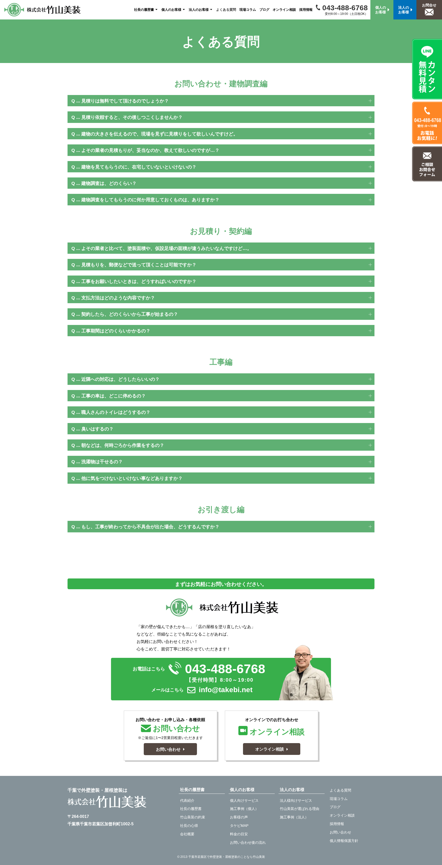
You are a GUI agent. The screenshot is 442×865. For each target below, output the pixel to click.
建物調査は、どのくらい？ (109, 183)
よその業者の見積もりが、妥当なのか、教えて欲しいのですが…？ (150, 150)
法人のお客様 (199, 10)
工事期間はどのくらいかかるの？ (115, 330)
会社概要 (187, 834)
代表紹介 (187, 800)
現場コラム (247, 10)
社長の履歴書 (144, 10)
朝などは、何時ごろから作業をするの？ (122, 445)
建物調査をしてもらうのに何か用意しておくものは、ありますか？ (150, 199)
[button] (221, 100)
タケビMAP (239, 826)
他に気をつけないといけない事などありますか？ (132, 478)
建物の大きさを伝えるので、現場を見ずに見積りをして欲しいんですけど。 (159, 133)
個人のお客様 (171, 10)
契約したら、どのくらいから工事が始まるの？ (129, 314)
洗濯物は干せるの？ (102, 461)
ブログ (264, 10)
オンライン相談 (284, 10)
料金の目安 (239, 834)
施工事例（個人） (244, 809)
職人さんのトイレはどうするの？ (115, 412)
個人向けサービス (244, 800)
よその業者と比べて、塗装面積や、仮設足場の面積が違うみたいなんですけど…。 (166, 248)
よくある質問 (226, 10)
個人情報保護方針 (344, 841)
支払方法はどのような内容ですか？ (118, 297)
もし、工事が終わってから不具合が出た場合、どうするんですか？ (150, 526)
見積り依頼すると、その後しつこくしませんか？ (132, 117)
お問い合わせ (340, 832)
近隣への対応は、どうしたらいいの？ (120, 379)
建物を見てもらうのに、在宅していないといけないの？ (138, 167)
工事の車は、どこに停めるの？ (113, 395)
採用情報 (306, 10)
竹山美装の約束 (192, 817)
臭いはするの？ (97, 428)
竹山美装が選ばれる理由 (299, 809)
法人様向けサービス (296, 800)
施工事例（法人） (294, 817)
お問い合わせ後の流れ (248, 842)
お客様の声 (239, 817)
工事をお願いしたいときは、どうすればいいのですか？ (138, 281)
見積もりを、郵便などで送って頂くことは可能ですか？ (138, 264)
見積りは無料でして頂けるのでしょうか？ (125, 100)
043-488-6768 (344, 8)
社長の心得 (189, 826)
